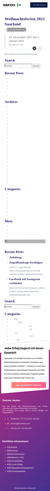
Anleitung (13, 78)
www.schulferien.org (16, 29)
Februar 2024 (15, 114)
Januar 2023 (14, 152)
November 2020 (16, 183)
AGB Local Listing (15, 464)
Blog (11, 194)
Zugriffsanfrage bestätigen (21, 82)
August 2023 (15, 131)
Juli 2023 (13, 134)
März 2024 (14, 110)
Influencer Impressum (19, 201)
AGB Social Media (15, 461)
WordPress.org (16, 237)
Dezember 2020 (16, 179)
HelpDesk (13, 197)
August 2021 (15, 172)
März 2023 (14, 145)
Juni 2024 (13, 107)
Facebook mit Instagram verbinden (24, 85)
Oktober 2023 (15, 124)
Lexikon (12, 215)
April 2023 (13, 141)
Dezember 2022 (16, 155)
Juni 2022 (13, 158)
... (39, 49)
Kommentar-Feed (17, 233)
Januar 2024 (14, 117)
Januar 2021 (14, 176)
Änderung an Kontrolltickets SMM (24, 95)
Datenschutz (12, 450)
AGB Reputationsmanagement (20, 468)
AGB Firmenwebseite (16, 471)
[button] (20, 5)
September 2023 (16, 127)
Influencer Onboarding (19, 204)
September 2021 (16, 169)
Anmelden (13, 226)
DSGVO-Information (15, 454)
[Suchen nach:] (18, 66)
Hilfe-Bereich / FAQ (15, 457)
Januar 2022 (14, 162)
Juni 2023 (13, 138)
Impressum (12, 447)
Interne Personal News (19, 211)
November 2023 (16, 121)
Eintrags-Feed (15, 230)
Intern (11, 208)
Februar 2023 (15, 148)
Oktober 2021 (15, 165)
